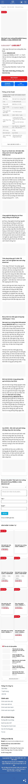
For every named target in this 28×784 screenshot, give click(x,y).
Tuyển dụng (5, 691)
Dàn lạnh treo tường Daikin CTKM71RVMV (21, 573)
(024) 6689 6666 (15, 743)
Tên (2, 498)
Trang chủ (3, 7)
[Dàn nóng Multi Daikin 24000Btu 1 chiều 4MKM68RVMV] (20, 595)
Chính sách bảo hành (7, 707)
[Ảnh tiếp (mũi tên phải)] (6, 781)
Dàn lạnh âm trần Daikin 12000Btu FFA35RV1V (20, 631)
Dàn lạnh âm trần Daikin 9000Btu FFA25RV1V (6, 545)
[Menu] (2, 2)
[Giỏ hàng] (21, 2)
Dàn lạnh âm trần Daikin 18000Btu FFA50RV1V (6, 604)
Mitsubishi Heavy (19, 7)
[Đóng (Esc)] (1, 774)
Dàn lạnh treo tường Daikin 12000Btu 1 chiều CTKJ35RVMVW (21, 545)
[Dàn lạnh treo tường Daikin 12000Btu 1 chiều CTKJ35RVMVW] (20, 537)
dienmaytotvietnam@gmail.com (14, 741)
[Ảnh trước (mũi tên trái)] (1, 781)
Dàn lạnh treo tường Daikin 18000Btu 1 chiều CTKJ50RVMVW (7, 631)
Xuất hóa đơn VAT (6, 723)
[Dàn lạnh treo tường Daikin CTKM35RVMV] (7, 564)
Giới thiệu (4, 688)
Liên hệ (4, 694)
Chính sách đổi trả (6, 704)
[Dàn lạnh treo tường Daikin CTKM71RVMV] (20, 564)
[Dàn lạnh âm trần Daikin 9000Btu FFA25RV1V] (7, 537)
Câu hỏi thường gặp (7, 729)
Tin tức (3, 732)
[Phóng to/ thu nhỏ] (6, 774)
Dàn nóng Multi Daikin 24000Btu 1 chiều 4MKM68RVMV (20, 604)
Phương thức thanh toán (8, 726)
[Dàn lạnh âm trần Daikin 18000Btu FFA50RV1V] (7, 595)
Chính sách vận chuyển (7, 710)
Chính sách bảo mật (7, 701)
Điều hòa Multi (10, 7)
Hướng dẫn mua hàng (7, 720)
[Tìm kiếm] (25, 2)
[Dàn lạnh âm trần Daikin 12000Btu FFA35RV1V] (20, 622)
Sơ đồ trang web (6, 752)
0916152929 (4, 745)
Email (3, 506)
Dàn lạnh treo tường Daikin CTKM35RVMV (7, 573)
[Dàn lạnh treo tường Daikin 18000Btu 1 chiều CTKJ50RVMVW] (7, 622)
